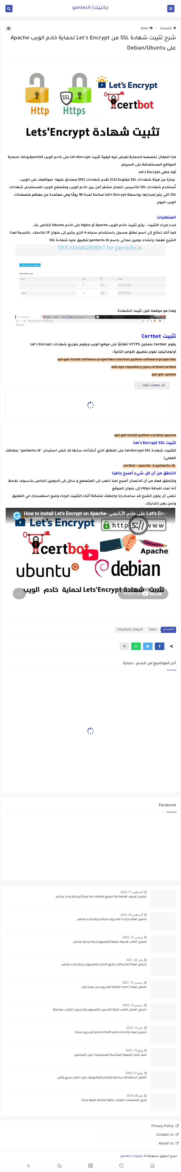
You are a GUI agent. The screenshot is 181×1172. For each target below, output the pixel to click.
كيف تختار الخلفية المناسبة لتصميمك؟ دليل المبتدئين (110, 1055)
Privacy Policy (162, 1125)
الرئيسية (166, 28)
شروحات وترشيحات (130, 629)
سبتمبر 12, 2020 (133, 937)
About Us (166, 1143)
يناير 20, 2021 (134, 960)
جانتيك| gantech (90, 8)
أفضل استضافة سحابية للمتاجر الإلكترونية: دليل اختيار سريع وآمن (102, 1077)
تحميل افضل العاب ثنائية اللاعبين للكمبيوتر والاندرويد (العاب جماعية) (100, 1010)
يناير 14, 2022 (134, 1028)
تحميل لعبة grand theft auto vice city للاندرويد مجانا (111, 1032)
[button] (159, 646)
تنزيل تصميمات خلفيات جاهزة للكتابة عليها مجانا (114, 1100)
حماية (144, 28)
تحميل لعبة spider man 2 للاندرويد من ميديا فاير (114, 987)
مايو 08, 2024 (135, 1096)
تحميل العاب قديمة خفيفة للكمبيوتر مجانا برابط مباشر (110, 942)
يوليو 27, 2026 (134, 1073)
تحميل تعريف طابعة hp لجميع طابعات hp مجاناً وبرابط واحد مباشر (101, 897)
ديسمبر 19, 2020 (132, 1005)
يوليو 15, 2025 (134, 1050)
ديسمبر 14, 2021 (132, 983)
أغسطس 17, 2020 (131, 892)
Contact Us (165, 1134)
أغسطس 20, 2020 (131, 915)
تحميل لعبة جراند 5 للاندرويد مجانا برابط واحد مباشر (112, 919)
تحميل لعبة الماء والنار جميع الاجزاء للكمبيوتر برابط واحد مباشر (104, 964)
